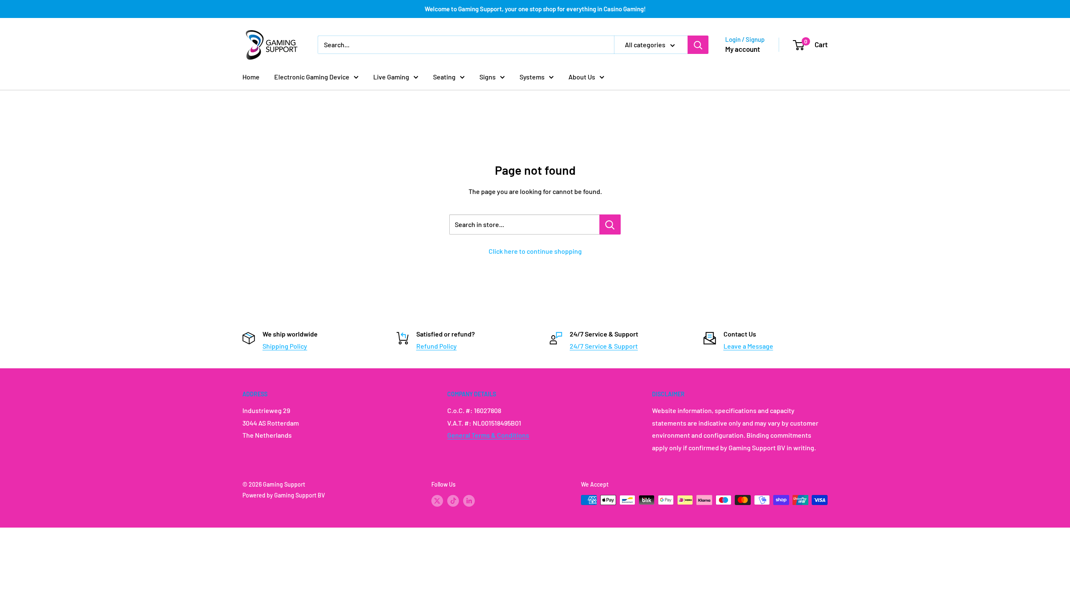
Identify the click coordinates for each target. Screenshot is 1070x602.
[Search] (698, 45)
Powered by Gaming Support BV (283, 495)
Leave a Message (748, 346)
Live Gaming (391, 77)
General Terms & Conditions (488, 435)
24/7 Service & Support (604, 346)
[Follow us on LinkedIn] (469, 501)
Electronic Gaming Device (311, 77)
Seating (444, 77)
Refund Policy (436, 346)
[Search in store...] (610, 224)
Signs (487, 77)
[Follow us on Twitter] (437, 501)
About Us (581, 77)
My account (742, 49)
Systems (532, 77)
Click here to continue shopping (535, 251)
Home (251, 77)
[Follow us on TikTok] (453, 501)
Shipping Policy (284, 346)
